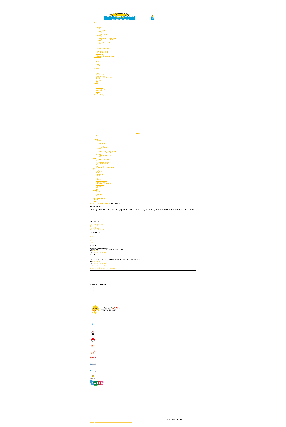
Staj (97, 189)
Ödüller (98, 173)
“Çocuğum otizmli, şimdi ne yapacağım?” (106, 167)
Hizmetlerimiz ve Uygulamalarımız (104, 183)
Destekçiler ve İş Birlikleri (105, 155)
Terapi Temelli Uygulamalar (102, 162)
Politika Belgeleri (103, 147)
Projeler (98, 170)
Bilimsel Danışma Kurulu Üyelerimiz (107, 151)
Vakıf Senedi (102, 143)
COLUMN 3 (99, 154)
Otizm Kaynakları (100, 166)
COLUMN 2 (99, 148)
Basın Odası (99, 194)
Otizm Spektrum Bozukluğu (102, 159)
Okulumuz (98, 179)
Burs (97, 187)
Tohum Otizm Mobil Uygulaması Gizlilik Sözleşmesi (102, 268)
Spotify (92, 242)
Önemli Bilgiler (99, 164)
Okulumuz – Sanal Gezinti (102, 182)
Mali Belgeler (102, 146)
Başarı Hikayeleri (100, 186)
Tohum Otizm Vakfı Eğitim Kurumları (99, 229)
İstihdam (98, 175)
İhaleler (100, 156)
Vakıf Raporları (102, 144)
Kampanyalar (99, 171)
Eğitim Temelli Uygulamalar (102, 160)
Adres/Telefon (99, 191)
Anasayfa (92, 203)
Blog (97, 197)
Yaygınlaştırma (99, 174)
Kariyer (98, 195)
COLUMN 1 (99, 140)
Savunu (98, 177)
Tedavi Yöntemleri (94, 225)
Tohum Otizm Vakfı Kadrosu (106, 152)
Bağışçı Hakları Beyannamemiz (97, 267)
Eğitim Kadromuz (100, 185)
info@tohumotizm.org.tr (100, 252)
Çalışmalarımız (99, 203)
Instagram (92, 235)
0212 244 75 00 (96, 261)
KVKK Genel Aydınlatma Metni (98, 265)
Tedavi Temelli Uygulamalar (102, 163)
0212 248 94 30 (96, 250)
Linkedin (92, 239)
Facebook (92, 237)
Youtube (92, 241)
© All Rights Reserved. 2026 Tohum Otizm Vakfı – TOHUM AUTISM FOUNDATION (111, 422)
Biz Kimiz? (101, 142)
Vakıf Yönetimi (102, 150)
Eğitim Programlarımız (101, 181)
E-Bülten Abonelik (100, 193)
